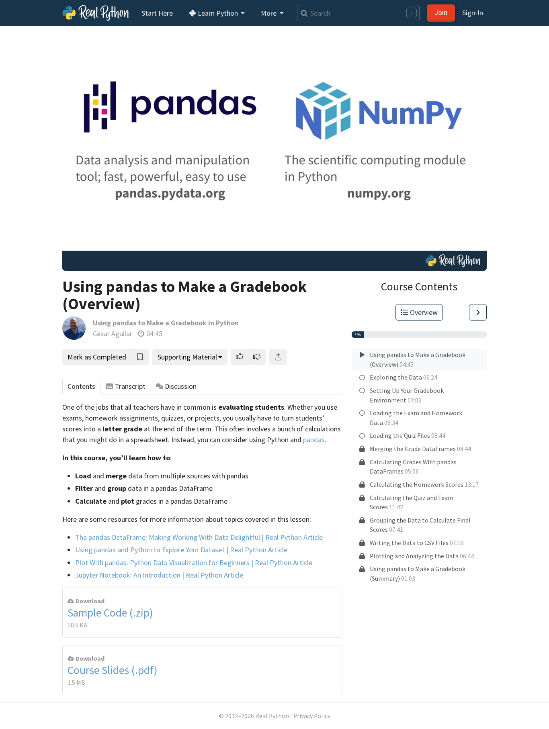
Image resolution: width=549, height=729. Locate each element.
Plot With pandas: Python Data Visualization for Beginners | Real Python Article (193, 562)
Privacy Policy (311, 716)
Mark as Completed (97, 356)
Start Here (157, 13)
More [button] (269, 13)
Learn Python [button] (218, 13)
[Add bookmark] (140, 357)
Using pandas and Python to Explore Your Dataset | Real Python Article (181, 549)
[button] (239, 357)
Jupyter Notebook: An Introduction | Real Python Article (159, 575)
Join (440, 12)
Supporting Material (187, 356)
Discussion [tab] (181, 386)
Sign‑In (472, 12)
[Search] (302, 13)
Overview (424, 312)
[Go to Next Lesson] (478, 312)
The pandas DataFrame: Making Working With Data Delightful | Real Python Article (199, 537)
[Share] (278, 357)
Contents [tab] (81, 386)
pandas (314, 439)
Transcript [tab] (130, 386)
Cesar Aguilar (112, 333)
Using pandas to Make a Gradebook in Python (166, 322)
